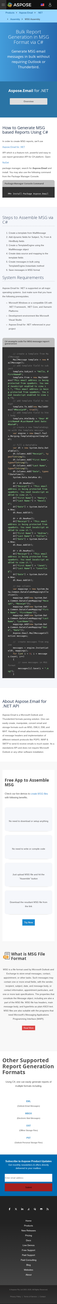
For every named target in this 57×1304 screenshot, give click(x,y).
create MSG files (39, 793)
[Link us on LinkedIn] (22, 1209)
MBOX (28, 1113)
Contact (43, 1297)
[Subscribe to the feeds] (47, 1209)
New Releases (28, 1230)
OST (28, 1125)
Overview (29, 101)
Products (28, 1225)
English (42, 5)
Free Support (28, 1250)
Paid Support (28, 1255)
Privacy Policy (15, 1297)
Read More (29, 1028)
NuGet (5, 162)
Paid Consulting (28, 1260)
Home (28, 1220)
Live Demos (29, 1245)
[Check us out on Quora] (35, 1209)
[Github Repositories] (41, 1209)
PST (28, 1137)
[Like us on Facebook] (9, 1209)
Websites (28, 1270)
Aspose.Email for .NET (13, 147)
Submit (28, 1187)
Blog (28, 1265)
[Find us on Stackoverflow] (28, 1209)
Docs (28, 1240)
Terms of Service (30, 1297)
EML (28, 1101)
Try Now (28, 922)
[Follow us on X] (16, 1209)
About (29, 1274)
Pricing (28, 1235)
